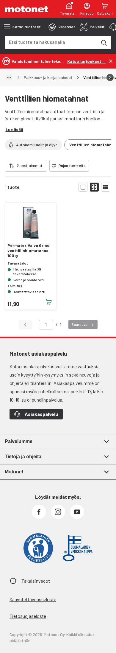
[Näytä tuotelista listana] (105, 187)
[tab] (62, 27)
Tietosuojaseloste (28, 616)
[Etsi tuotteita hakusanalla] (103, 42)
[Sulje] (110, 61)
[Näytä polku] (9, 77)
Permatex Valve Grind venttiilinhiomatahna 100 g (28, 250)
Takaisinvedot (35, 581)
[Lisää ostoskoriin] (48, 302)
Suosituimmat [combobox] (30, 165)
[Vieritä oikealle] (110, 77)
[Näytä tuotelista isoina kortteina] (83, 187)
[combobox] (50, 42)
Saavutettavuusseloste (33, 599)
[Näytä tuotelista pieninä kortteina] (94, 187)
